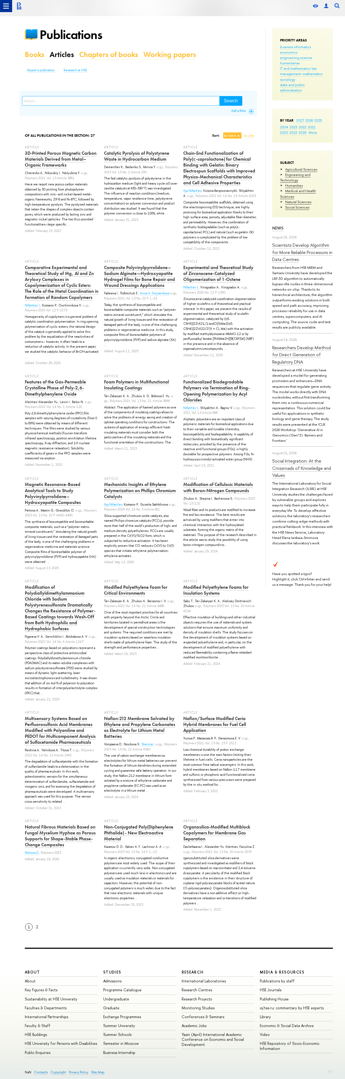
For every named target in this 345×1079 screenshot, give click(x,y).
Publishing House (274, 999)
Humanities (294, 185)
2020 (284, 132)
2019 (293, 132)
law (314, 68)
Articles (62, 54)
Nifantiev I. (32, 305)
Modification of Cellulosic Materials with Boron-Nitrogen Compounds (218, 487)
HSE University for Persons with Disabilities (61, 1043)
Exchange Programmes (122, 1016)
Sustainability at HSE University (51, 999)
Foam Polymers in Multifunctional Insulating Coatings (136, 385)
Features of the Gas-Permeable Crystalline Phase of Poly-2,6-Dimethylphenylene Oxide (55, 388)
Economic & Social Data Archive (287, 1025)
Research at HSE (75, 70)
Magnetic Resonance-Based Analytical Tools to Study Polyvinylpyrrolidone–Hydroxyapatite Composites (53, 493)
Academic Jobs (194, 1025)
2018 (302, 132)
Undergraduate (116, 999)
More (313, 132)
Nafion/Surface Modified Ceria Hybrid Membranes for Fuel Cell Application (214, 724)
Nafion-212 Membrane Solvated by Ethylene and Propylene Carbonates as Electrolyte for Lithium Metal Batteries (139, 727)
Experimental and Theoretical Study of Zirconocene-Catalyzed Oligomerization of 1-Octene (218, 273)
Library (265, 1016)
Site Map (98, 1072)
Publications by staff (277, 980)
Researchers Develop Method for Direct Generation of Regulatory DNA (301, 354)
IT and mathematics (295, 68)
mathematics (312, 73)
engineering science (296, 57)
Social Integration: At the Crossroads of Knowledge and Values (301, 468)
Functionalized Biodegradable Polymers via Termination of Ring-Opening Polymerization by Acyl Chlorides (216, 391)
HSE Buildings (36, 1034)
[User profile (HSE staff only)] (326, 6)
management (290, 73)
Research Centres (197, 989)
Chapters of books (108, 54)
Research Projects (197, 999)
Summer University (119, 1025)
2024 (284, 127)
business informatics (295, 46)
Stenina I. (148, 744)
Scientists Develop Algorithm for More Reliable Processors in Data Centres (302, 252)
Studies (112, 972)
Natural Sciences (298, 201)
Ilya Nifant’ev (192, 191)
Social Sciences (297, 207)
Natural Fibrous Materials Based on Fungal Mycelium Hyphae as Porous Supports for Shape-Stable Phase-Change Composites (60, 836)
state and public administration (292, 87)
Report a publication (41, 70)
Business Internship (119, 1052)
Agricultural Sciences (301, 169)
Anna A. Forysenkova (154, 293)
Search (231, 100)
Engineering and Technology (295, 177)
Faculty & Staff (37, 1025)
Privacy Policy (78, 1072)
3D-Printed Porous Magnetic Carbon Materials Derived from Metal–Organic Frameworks (60, 159)
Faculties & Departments (46, 1007)
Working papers (169, 54)
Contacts (41, 1072)
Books (34, 54)
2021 (312, 127)
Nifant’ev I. (191, 287)
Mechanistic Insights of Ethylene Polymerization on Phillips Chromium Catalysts (140, 490)
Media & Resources (282, 972)
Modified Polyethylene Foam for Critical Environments (135, 590)
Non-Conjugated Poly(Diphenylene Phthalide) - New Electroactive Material (138, 833)
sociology (287, 79)
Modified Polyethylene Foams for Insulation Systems (216, 590)
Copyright (58, 1072)
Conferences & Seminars (203, 1016)
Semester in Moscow (121, 1043)
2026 (309, 120)
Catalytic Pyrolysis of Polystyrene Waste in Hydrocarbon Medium (136, 156)
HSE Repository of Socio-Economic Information (289, 1046)
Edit (330, 1071)
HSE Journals (270, 989)
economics (288, 52)
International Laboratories (204, 980)
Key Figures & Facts (41, 989)
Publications (71, 34)
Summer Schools (117, 1034)
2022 (302, 127)
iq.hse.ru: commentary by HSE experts (292, 1007)
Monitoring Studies (198, 1007)
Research (193, 972)
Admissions (112, 980)
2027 (300, 120)
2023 (293, 127)
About (32, 972)
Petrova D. (32, 853)
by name (230, 135)
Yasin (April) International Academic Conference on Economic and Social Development (213, 1039)
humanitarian (290, 63)
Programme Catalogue (122, 989)
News (278, 228)
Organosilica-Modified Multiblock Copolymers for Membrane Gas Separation (216, 833)
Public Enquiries (37, 1052)
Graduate (111, 1007)
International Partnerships (46, 1016)
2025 (318, 120)
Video (265, 1034)
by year (249, 135)
